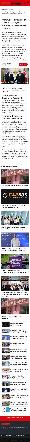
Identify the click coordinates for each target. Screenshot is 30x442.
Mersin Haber (11, 440)
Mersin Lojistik (19, 440)
